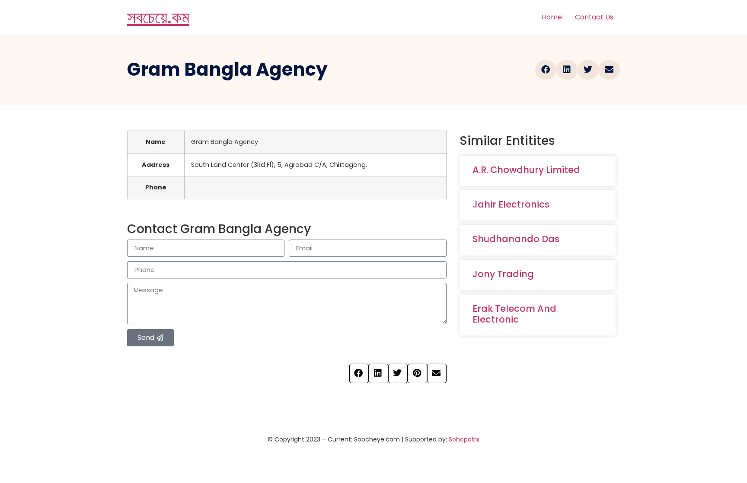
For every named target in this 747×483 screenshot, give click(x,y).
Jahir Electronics (510, 204)
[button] (545, 70)
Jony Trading (503, 274)
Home (552, 17)
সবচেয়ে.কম (158, 17)
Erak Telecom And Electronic (514, 314)
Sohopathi (464, 439)
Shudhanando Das (515, 239)
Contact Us (594, 17)
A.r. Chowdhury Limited (526, 169)
